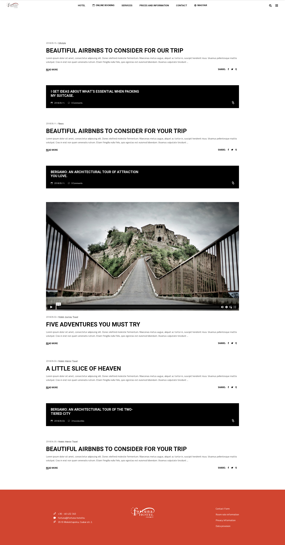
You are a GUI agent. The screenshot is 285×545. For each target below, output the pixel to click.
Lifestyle (62, 43)
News (61, 123)
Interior (68, 361)
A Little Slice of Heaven (83, 368)
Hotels (61, 316)
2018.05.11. (59, 102)
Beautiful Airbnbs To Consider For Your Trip (116, 131)
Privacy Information (226, 520)
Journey (68, 316)
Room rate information (227, 514)
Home (49, 19)
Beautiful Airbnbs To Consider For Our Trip (114, 50)
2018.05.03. (51, 316)
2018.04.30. (51, 441)
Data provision (223, 526)
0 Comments (77, 102)
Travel (75, 316)
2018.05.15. (51, 43)
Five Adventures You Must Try (93, 324)
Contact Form (223, 508)
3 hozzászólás (77, 420)
